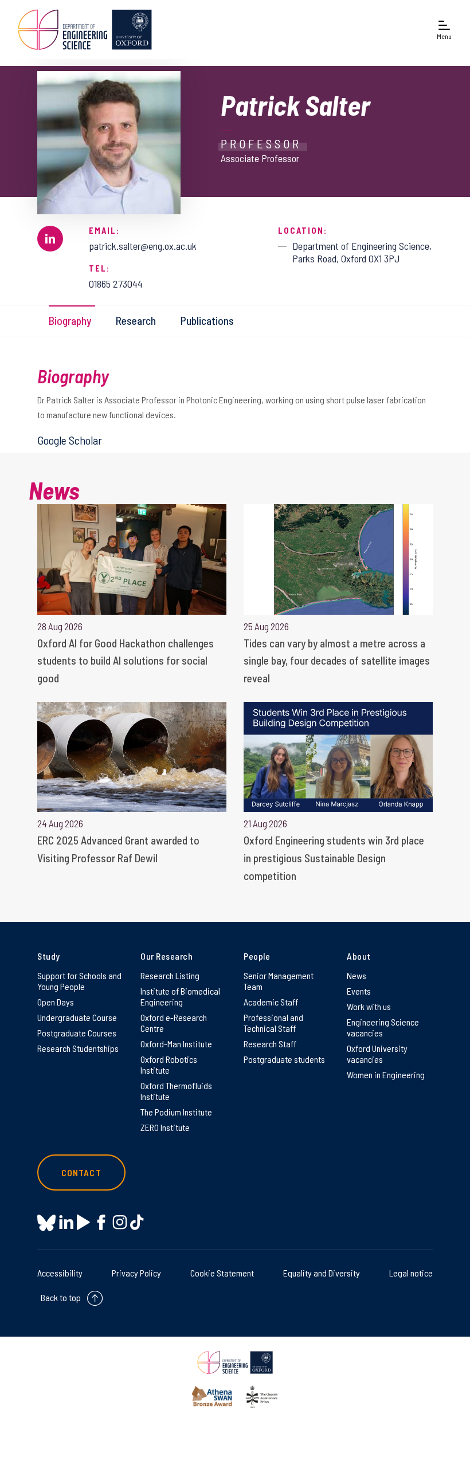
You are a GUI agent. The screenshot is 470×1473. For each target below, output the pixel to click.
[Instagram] (119, 1222)
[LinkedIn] (66, 1222)
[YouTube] (83, 1222)
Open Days (55, 1001)
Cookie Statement (222, 1272)
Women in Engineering (386, 1074)
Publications (207, 320)
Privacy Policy (136, 1272)
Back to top (61, 1297)
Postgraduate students (284, 1059)
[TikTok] (136, 1222)
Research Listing (169, 975)
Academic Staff (271, 1001)
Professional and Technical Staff (273, 1023)
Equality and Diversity (321, 1272)
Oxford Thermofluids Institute (176, 1091)
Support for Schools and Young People (79, 981)
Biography (70, 320)
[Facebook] (101, 1222)
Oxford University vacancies (377, 1054)
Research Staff (270, 1043)
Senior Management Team (279, 981)
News (356, 975)
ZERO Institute (165, 1127)
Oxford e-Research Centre (173, 1023)
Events (359, 990)
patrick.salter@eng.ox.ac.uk (143, 245)
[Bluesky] (46, 1223)
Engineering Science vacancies (383, 1027)
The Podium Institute (176, 1111)
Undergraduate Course (77, 1017)
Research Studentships (78, 1048)
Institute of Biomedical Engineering (180, 996)
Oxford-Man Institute (176, 1043)
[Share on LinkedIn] (50, 239)
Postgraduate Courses (76, 1032)
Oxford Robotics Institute (168, 1064)
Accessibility (60, 1272)
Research (136, 320)
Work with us (369, 1006)
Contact (81, 1172)
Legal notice (411, 1272)
